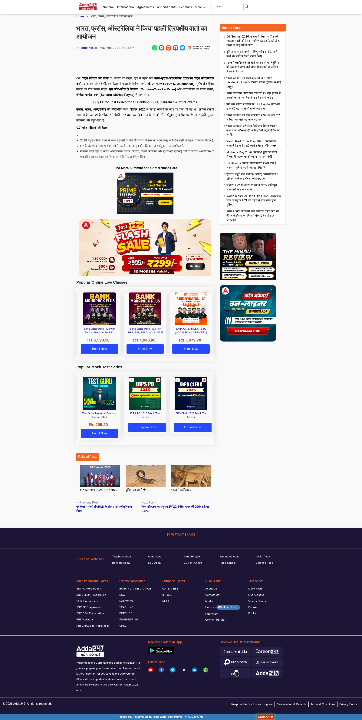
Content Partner (215, 619)
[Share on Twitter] (182, 48)
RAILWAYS (126, 601)
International (125, 7)
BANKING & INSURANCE (135, 588)
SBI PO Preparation (88, 588)
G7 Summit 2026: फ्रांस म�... (99, 489)
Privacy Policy (348, 704)
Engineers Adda (230, 556)
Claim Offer (265, 716)
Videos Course (257, 601)
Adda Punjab (192, 556)
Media (209, 601)
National (108, 7)
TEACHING (126, 607)
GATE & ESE (170, 588)
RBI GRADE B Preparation (93, 625)
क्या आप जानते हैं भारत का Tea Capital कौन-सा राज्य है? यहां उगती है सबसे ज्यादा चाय (253, 106)
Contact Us (212, 594)
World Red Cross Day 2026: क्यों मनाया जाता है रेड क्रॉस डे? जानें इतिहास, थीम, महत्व (251, 143)
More (198, 7)
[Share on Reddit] (168, 48)
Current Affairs (193, 562)
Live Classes (256, 594)
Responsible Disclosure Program (252, 704)
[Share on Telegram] (161, 48)
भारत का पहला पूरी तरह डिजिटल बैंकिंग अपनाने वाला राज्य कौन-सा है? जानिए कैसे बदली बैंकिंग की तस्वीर (253, 130)
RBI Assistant (84, 619)
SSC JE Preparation (89, 607)
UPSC (123, 625)
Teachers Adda (121, 556)
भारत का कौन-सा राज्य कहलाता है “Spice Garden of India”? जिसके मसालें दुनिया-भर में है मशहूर (253, 82)
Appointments (167, 7)
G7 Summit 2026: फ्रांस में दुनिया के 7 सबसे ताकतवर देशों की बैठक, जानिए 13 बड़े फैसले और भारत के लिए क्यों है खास (252, 41)
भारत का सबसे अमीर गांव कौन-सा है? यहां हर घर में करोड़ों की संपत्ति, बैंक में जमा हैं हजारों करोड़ (253, 95)
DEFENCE (125, 613)
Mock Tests (255, 588)
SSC (122, 594)
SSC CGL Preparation (90, 613)
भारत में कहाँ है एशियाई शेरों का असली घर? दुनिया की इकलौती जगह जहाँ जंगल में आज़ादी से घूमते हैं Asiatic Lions (252, 67)
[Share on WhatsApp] (154, 48)
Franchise (211, 613)
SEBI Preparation (87, 601)
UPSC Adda (262, 556)
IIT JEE (167, 594)
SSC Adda (154, 562)
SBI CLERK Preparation (91, 594)
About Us (211, 588)
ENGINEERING (129, 619)
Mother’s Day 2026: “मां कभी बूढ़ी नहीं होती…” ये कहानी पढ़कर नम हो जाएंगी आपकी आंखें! (253, 154)
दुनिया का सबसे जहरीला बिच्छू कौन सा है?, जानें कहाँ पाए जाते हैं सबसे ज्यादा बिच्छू (251, 54)
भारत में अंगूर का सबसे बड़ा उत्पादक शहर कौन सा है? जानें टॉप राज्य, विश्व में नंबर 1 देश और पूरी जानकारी (252, 216)
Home (80, 16)
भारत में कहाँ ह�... (181, 489)
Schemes (185, 7)
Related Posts (87, 456)
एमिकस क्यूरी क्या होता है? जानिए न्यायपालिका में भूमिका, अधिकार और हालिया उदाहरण (252, 176)
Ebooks (253, 607)
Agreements (145, 7)
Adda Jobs (154, 556)
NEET (166, 601)
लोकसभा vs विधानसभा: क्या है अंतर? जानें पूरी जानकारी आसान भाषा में (251, 187)
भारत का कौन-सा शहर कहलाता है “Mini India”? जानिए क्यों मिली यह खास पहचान (253, 117)
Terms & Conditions (323, 704)
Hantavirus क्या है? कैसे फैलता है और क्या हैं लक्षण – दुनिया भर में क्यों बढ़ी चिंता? (251, 165)
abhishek (87, 48)
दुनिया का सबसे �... (137, 489)
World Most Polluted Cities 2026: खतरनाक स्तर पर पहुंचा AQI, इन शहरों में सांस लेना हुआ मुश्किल (253, 200)
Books (252, 613)
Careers (222, 607)
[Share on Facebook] (175, 48)
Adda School (228, 562)
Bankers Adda (121, 562)
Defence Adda (264, 562)
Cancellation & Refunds (291, 704)
